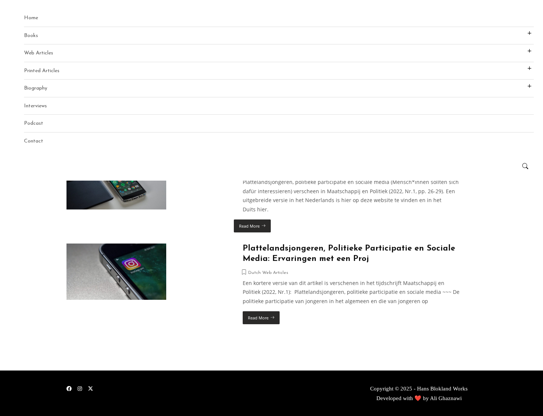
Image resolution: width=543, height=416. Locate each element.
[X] (90, 388)
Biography (35, 88)
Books (31, 35)
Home (31, 18)
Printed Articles (41, 71)
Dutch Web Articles (268, 273)
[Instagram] (80, 388)
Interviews (35, 106)
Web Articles (38, 53)
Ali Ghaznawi (446, 398)
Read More (249, 226)
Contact (33, 141)
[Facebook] (69, 388)
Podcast (33, 123)
